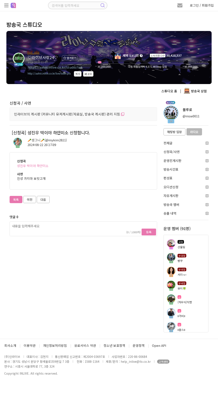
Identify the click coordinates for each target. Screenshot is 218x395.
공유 (89, 74)
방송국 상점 (198, 91)
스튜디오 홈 (169, 91)
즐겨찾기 (71, 58)
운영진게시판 (172, 160)
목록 (16, 199)
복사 (77, 74)
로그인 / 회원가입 (202, 5)
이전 (29, 199)
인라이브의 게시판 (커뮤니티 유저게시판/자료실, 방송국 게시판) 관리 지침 (67, 114)
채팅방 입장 (174, 132)
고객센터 (163, 361)
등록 (149, 232)
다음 (43, 199)
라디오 (194, 132)
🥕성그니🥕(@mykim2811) (47, 140)
